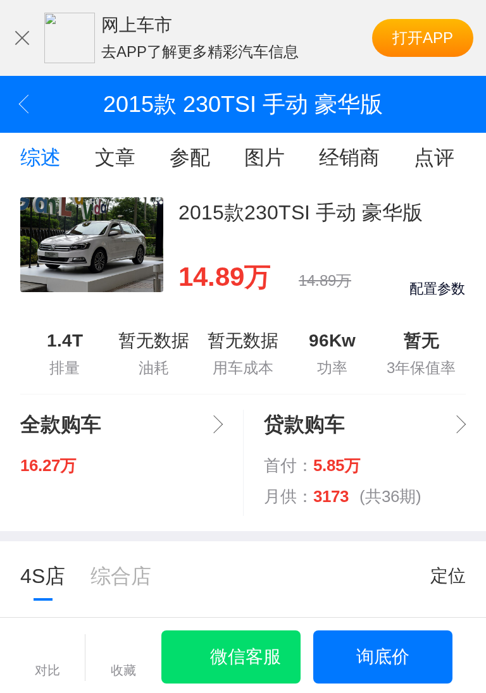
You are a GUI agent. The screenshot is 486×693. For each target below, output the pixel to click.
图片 (264, 157)
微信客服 (245, 656)
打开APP (422, 37)
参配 (190, 157)
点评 (434, 157)
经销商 (349, 157)
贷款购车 (304, 424)
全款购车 (60, 424)
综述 (40, 157)
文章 (115, 157)
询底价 (382, 656)
